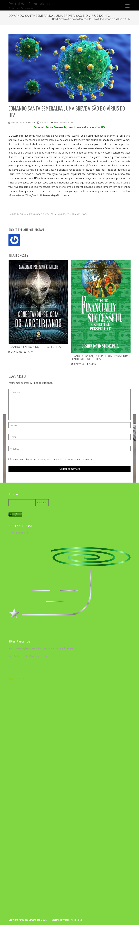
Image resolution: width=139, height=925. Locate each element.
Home (55, 18)
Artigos (44, 122)
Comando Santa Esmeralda (23, 213)
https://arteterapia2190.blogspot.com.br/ (28, 656)
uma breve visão (66, 213)
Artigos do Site (20, 532)
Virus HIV (82, 213)
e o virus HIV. (48, 213)
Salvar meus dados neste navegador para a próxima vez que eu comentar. (52, 459)
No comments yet (63, 122)
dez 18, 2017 (17, 122)
